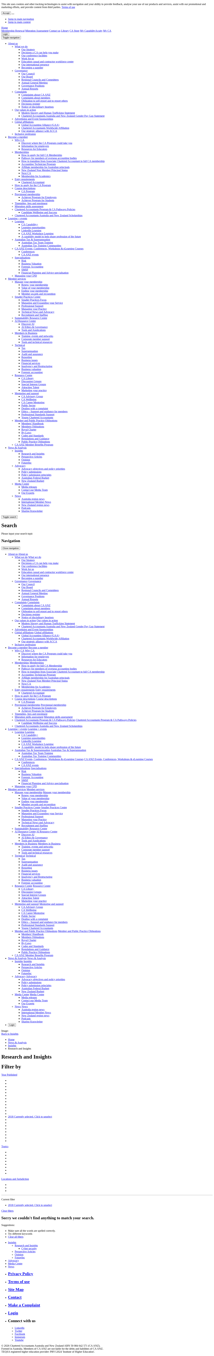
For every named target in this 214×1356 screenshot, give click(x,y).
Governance (21, 70)
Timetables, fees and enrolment (31, 203)
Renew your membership (34, 284)
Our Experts (27, 492)
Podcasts (26, 508)
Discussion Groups (31, 381)
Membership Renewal (13, 30)
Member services (17, 278)
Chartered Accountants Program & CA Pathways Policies (45, 209)
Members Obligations (32, 426)
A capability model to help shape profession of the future (51, 236)
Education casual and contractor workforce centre (47, 61)
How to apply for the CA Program (33, 185)
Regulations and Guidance (35, 438)
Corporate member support (35, 339)
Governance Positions (32, 85)
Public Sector (28, 405)
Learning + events (17, 218)
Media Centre (22, 483)
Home (4, 27)
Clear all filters (15, 1236)
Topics (4, 1146)
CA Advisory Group (32, 396)
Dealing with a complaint (34, 408)
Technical (20, 345)
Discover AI (27, 324)
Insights (19, 450)
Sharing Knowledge (32, 511)
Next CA (26, 173)
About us (13, 43)
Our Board (27, 76)
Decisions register (30, 103)
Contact (15, 1297)
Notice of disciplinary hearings (37, 106)
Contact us (54, 30)
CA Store (74, 30)
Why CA (19, 140)
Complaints (21, 91)
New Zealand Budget (32, 480)
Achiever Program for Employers (39, 197)
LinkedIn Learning (31, 230)
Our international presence (35, 64)
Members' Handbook (32, 423)
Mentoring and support (27, 393)
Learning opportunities (33, 227)
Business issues (29, 360)
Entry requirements (25, 179)
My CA (107, 30)
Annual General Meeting (34, 82)
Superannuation (29, 351)
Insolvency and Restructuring (36, 366)
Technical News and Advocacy (37, 312)
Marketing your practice (34, 390)
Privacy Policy (20, 1274)
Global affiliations (24, 121)
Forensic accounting (32, 372)
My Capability (87, 30)
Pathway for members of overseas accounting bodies (49, 158)
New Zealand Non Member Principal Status (44, 170)
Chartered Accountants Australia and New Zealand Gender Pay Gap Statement (62, 115)
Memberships (22, 152)
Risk (23, 260)
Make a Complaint (24, 1305)
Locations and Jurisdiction (15, 1179)
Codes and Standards (32, 435)
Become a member (18, 137)
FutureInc (26, 462)
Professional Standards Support (37, 414)
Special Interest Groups (33, 384)
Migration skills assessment (29, 206)
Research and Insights (32, 453)
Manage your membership (28, 281)
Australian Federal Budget (35, 477)
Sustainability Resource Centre (31, 318)
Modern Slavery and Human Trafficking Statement (48, 112)
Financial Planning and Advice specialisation (45, 272)
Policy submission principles (36, 474)
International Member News (36, 502)
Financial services (30, 363)
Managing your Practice (34, 308)
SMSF (24, 269)
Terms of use (68, 7)
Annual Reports (29, 88)
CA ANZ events (30, 254)
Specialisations (22, 257)
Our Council (28, 73)
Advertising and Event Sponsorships (34, 118)
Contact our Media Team (34, 489)
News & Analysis (17, 447)
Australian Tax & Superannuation (32, 239)
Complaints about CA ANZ (35, 94)
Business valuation (31, 369)
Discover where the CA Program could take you (46, 143)
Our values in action (25, 109)
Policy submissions (31, 471)
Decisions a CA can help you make (40, 52)
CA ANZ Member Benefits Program (34, 444)
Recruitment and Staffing (34, 315)
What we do (21, 46)
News (18, 496)
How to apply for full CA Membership (41, 155)
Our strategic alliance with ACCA (39, 131)
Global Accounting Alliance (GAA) (40, 125)
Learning (19, 221)
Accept (6, 13)
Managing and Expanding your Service (42, 302)
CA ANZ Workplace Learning (37, 233)
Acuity (98, 30)
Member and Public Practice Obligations (36, 420)
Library (65, 30)
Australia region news (32, 499)
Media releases (29, 486)
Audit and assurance (32, 354)
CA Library (27, 378)
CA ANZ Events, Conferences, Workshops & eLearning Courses (49, 248)
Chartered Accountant (32, 182)
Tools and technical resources (36, 342)
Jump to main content (19, 22)
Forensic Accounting (32, 266)
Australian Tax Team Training (37, 242)
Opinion (25, 459)
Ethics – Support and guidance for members (44, 411)
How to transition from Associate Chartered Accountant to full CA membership (63, 161)
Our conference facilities (34, 55)
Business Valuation (31, 263)
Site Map (16, 1289)
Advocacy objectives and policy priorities (43, 468)
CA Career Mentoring (32, 402)
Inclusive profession (25, 134)
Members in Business (26, 333)
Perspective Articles (31, 456)
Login (5, 34)
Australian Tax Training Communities (41, 245)
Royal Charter (28, 429)
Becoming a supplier (32, 67)
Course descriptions (25, 188)
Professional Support (32, 305)
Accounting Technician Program (38, 164)
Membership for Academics (35, 176)
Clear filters (7, 1210)
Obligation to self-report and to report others (44, 100)
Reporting (26, 357)
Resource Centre (23, 375)
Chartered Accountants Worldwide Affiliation (45, 128)
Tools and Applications (33, 330)
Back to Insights (9, 1033)
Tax (23, 348)
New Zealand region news (35, 505)
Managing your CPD (26, 275)
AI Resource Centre (25, 321)
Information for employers (35, 146)
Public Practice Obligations (35, 441)
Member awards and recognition (38, 293)
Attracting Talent (30, 387)
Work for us (27, 58)
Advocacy (20, 465)
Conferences (28, 251)
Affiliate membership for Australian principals (45, 167)
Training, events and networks (37, 336)
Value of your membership (35, 287)
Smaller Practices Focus (33, 299)
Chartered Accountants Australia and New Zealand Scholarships (48, 215)
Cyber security (29, 1248)
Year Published (9, 1074)
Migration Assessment (36, 30)
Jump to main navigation (21, 19)
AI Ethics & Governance (34, 327)
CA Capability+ (29, 224)
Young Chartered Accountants (37, 417)
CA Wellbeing (28, 399)
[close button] (13, 13)
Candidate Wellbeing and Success (39, 212)
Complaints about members (35, 97)
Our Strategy (28, 49)
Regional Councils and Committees (40, 79)
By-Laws (26, 432)
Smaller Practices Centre (27, 296)
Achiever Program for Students (37, 200)
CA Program (28, 191)
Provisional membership (27, 194)
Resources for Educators (34, 149)
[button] (11, 37)
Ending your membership (34, 290)
